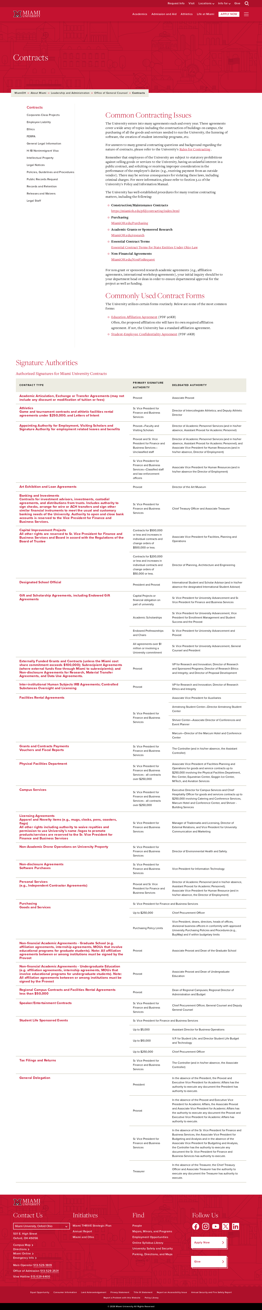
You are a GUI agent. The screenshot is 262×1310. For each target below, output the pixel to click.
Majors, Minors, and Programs (152, 1231)
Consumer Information (65, 1292)
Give (237, 3)
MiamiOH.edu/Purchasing (129, 223)
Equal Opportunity (39, 1292)
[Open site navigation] (246, 14)
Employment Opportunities (150, 1237)
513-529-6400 (40, 1276)
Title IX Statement (143, 1292)
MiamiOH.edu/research (127, 235)
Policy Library (152, 1297)
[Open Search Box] (247, 3)
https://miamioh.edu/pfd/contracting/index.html (145, 211)
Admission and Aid (164, 14)
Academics (139, 14)
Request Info (176, 3)
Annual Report (82, 1231)
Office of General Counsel (111, 92)
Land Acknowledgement (93, 1292)
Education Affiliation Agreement (134, 317)
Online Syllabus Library (147, 1243)
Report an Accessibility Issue (172, 1292)
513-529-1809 (42, 1265)
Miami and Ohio (83, 1237)
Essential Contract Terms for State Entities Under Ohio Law (154, 247)
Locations (205, 3)
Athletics (187, 14)
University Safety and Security (152, 1248)
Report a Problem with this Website (122, 1297)
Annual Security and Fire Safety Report (211, 1292)
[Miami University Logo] (26, 14)
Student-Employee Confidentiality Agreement (144, 334)
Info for (223, 3)
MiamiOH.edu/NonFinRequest (133, 259)
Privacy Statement (120, 1292)
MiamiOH (20, 92)
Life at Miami (205, 14)
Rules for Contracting (194, 149)
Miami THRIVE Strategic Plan (92, 1225)
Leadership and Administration (70, 92)
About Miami (38, 92)
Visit (192, 3)
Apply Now (229, 14)
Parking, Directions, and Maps (152, 1254)
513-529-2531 (49, 1271)
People (137, 1225)
